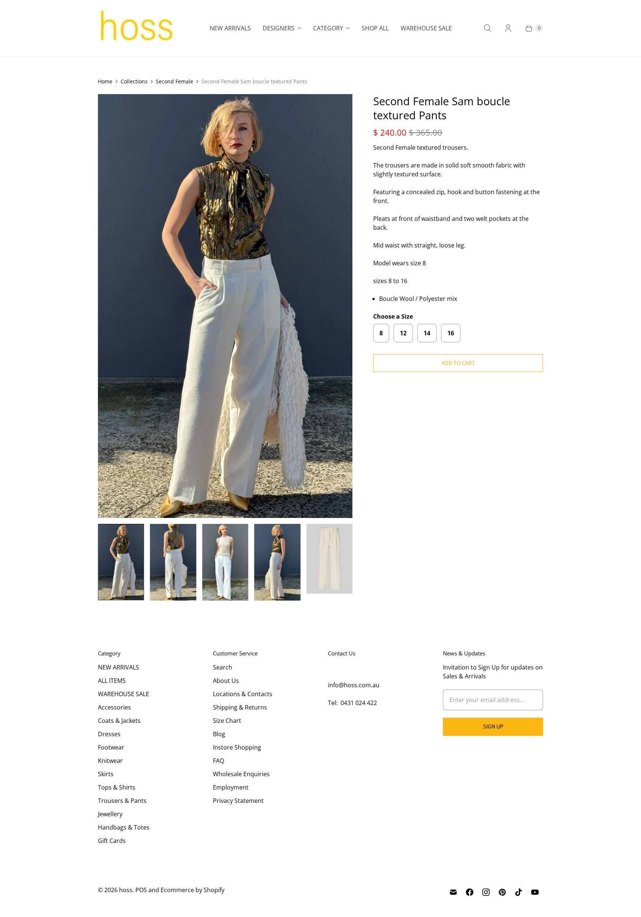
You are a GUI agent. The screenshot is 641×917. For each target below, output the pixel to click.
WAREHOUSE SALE (123, 694)
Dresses (109, 734)
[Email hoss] (453, 892)
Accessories (114, 707)
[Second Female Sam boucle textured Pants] (225, 306)
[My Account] (508, 28)
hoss (125, 890)
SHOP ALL (375, 28)
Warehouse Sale (426, 28)
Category (328, 28)
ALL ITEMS (112, 681)
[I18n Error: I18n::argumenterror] (121, 562)
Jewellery (110, 814)
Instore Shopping (237, 747)
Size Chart (227, 721)
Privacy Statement (238, 801)
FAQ (218, 761)
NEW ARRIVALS (118, 667)
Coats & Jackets (119, 721)
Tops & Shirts (116, 787)
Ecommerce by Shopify (192, 890)
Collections (134, 81)
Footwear (111, 747)
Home (105, 81)
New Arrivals (230, 28)
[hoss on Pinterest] (502, 892)
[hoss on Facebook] (469, 892)
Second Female (174, 81)
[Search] (487, 28)
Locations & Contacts (242, 694)
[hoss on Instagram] (486, 892)
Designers (279, 28)
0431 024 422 (359, 703)
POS (141, 890)
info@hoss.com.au (353, 685)
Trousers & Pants (122, 801)
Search (222, 667)
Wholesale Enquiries (241, 774)
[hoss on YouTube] (535, 892)
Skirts (106, 774)
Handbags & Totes (123, 827)
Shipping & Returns (240, 707)
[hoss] (136, 28)
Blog (219, 734)
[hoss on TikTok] (518, 892)
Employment (231, 787)
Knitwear (110, 761)
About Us (226, 681)
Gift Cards (112, 841)
